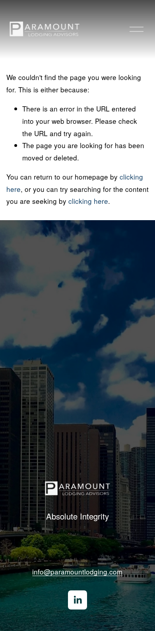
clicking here (88, 201)
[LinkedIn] (77, 600)
